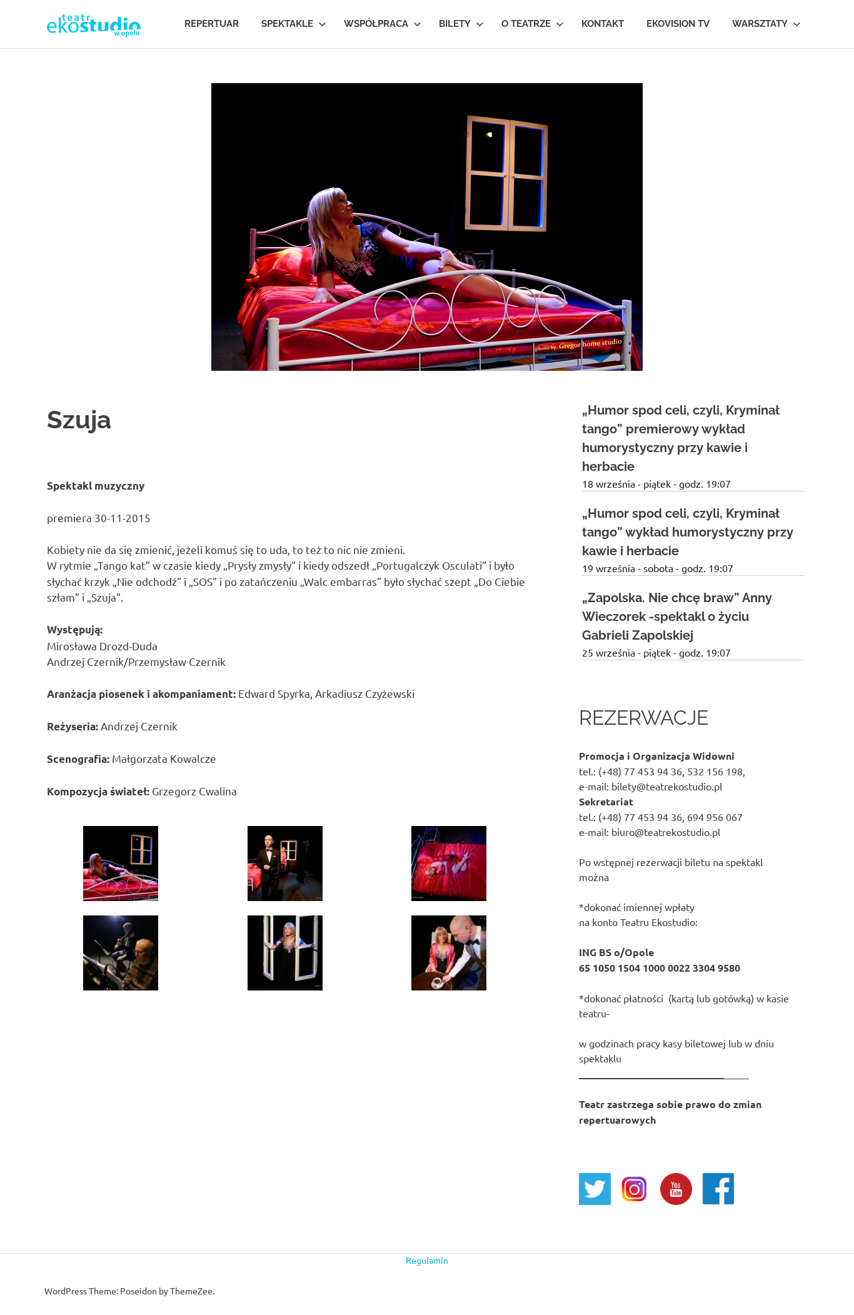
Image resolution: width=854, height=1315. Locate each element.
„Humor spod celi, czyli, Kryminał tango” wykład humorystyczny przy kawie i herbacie (687, 532)
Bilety (455, 23)
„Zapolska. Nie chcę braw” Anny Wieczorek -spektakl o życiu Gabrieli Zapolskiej (677, 616)
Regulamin (427, 1260)
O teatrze (526, 23)
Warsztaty (760, 23)
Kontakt (602, 23)
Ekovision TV (678, 23)
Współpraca (376, 23)
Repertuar (211, 23)
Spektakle (287, 23)
